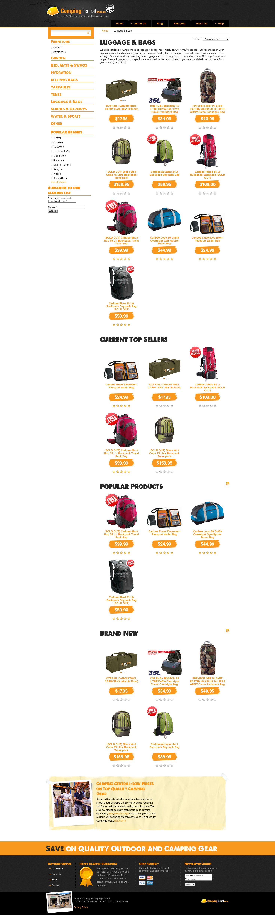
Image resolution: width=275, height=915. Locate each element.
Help (54, 879)
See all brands (58, 182)
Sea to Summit (62, 165)
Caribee (58, 142)
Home (105, 30)
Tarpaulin (60, 87)
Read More (120, 820)
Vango (57, 174)
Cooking (58, 47)
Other (56, 123)
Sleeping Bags (64, 79)
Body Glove (60, 178)
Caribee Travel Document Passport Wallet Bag (207, 239)
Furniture (60, 41)
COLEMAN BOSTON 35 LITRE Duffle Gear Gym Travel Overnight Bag (164, 108)
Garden (58, 57)
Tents (56, 94)
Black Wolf (59, 156)
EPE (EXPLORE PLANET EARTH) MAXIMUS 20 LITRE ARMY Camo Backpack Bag (207, 108)
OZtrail (57, 138)
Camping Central (80, 13)
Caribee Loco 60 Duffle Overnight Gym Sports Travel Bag (164, 240)
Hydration (61, 72)
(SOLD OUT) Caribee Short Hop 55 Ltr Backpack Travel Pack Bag (121, 240)
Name (52, 207)
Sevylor (57, 169)
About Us (56, 874)
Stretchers (59, 52)
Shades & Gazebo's (69, 108)
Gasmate (58, 160)
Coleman (58, 147)
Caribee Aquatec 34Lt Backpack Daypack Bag (164, 173)
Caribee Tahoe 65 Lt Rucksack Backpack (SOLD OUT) (207, 174)
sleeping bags (121, 813)
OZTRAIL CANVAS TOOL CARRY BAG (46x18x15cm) (121, 107)
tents (110, 813)
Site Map (56, 885)
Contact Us (57, 868)
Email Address (57, 200)
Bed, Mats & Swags (69, 65)
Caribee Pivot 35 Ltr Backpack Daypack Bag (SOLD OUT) (121, 306)
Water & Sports (66, 116)
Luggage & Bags (66, 101)
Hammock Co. (61, 151)
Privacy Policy (81, 907)
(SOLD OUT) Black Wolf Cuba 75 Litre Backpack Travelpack (121, 174)
